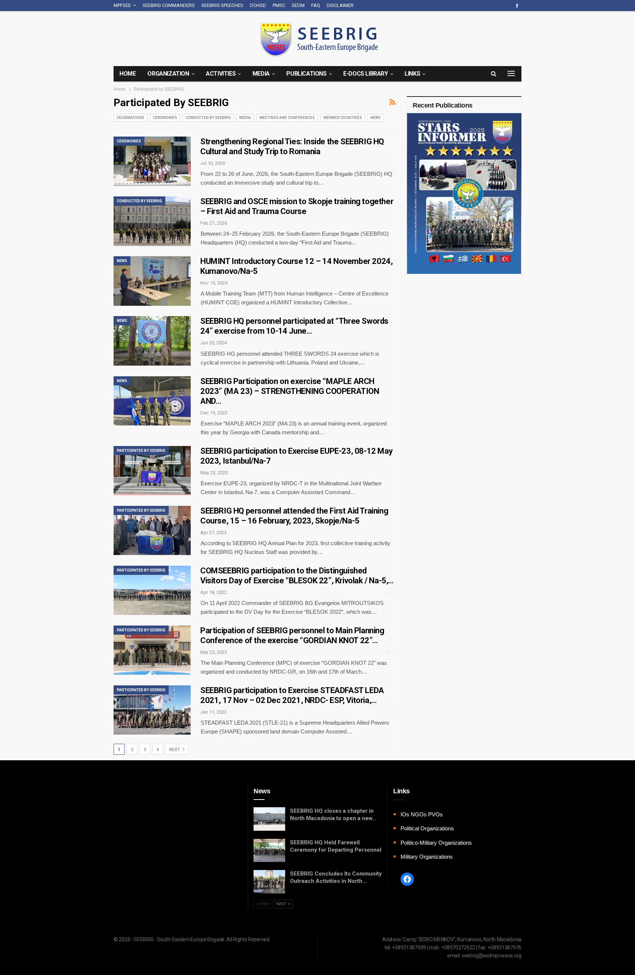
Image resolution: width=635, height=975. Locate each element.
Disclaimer (340, 5)
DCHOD (258, 5)
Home (127, 73)
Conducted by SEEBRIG (208, 118)
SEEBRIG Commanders (169, 5)
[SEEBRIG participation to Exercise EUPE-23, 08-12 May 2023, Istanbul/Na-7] (152, 470)
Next (175, 749)
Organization (168, 73)
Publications (306, 73)
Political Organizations (427, 828)
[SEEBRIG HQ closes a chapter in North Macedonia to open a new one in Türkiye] (269, 819)
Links (412, 73)
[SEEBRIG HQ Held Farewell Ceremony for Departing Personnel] (269, 850)
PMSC (279, 5)
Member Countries (342, 118)
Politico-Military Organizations (436, 843)
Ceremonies (165, 118)
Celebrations (130, 118)
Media (261, 73)
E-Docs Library (365, 73)
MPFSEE (122, 5)
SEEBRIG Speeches (222, 5)
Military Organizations (427, 856)
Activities (221, 73)
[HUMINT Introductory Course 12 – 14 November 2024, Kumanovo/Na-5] (152, 280)
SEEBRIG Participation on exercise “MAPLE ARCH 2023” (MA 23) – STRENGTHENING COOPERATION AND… (289, 391)
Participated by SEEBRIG (141, 451)
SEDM (298, 5)
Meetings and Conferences (287, 118)
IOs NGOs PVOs (422, 814)
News (375, 118)
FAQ (315, 5)
